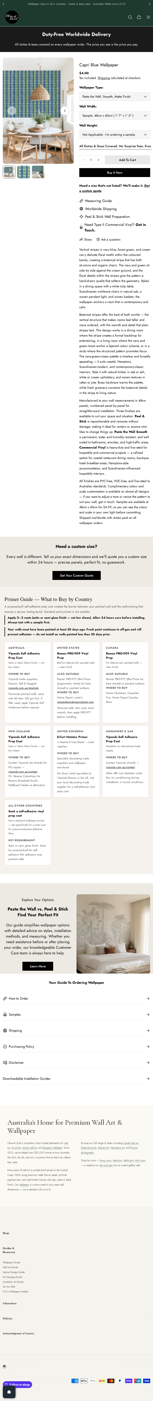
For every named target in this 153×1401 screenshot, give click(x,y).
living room (105, 1160)
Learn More (38, 966)
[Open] (9, 1392)
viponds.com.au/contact (22, 772)
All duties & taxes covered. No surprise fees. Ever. (115, 146)
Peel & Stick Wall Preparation (107, 216)
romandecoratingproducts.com (75, 702)
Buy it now (114, 172)
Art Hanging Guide (12, 1277)
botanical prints (88, 1148)
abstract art (103, 1148)
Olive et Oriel (24, 1376)
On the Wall (9, 1286)
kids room (140, 1160)
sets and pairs (106, 1165)
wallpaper (24, 1185)
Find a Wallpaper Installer (16, 1291)
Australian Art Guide (13, 1282)
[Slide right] (64, 110)
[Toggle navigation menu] (148, 17)
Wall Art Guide (10, 1267)
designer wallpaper (52, 1148)
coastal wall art (130, 1143)
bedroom (117, 1160)
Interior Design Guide (14, 1272)
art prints (16, 1148)
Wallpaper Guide (11, 1262)
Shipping (104, 78)
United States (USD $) (22, 1366)
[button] (3, 4)
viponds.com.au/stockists (23, 688)
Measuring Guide (98, 200)
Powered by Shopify (48, 1376)
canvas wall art (29, 1148)
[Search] (130, 17)
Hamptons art (118, 1148)
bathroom (129, 1160)
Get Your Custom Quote (76, 575)
